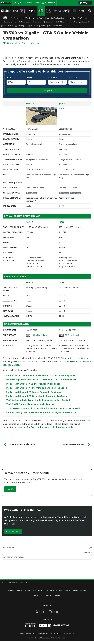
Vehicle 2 (31, 77)
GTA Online (29, 18)
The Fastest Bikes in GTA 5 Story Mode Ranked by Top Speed (36, 396)
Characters (8, 22)
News (15, 11)
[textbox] (47, 557)
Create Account (33, 3)
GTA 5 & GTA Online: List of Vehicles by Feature (30, 404)
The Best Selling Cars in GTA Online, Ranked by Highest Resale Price (41, 412)
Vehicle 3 (52, 77)
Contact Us (30, 633)
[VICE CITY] (66, 11)
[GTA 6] (23, 11)
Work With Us (69, 633)
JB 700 (62, 103)
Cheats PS (85, 22)
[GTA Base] (6, 11)
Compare (47, 90)
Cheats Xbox (8, 26)
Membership (50, 3)
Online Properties (38, 26)
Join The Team (13, 531)
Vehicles (72, 18)
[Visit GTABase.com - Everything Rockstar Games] (45, 625)
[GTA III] (74, 11)
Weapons (83, 18)
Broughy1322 (80, 420)
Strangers (50, 22)
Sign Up (10, 489)
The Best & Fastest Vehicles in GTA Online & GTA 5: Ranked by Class (40, 375)
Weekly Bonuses (55, 26)
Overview (17, 18)
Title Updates (44, 18)
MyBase (4, 3)
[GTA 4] (48, 11)
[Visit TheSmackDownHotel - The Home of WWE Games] (30, 625)
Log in (19, 3)
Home (11, 590)
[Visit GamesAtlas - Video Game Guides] (61, 625)
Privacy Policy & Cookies (46, 633)
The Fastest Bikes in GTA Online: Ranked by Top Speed (34, 392)
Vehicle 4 (72, 77)
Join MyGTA (85, 2)
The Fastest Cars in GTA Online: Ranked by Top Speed (33, 383)
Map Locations (59, 18)
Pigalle (30, 103)
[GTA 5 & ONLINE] (41, 11)
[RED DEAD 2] (32, 11)
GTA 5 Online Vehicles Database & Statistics (21, 43)
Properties (73, 22)
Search (59, 633)
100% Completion (23, 22)
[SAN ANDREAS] (57, 11)
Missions (38, 22)
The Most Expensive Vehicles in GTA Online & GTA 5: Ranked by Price (41, 379)
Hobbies (61, 22)
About (22, 633)
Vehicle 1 (11, 77)
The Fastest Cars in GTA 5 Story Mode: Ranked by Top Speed (36, 387)
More (81, 11)
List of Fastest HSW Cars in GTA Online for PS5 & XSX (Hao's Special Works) (44, 408)
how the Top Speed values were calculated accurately (45, 427)
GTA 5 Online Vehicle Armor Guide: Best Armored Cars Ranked (38, 400)
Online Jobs (22, 26)
